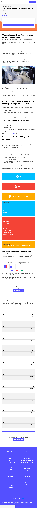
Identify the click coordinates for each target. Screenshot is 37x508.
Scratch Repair (27, 472)
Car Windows (27, 458)
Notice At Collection (10, 464)
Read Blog (10, 469)
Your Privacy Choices (9, 462)
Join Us (10, 460)
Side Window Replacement (27, 460)
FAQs (13, 133)
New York (10, 478)
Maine (10, 480)
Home (3, 6)
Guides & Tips (15, 1)
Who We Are (9, 1)
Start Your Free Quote (18, 25)
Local (6, 6)
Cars (27, 451)
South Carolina (10, 483)
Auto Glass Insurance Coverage (26, 481)
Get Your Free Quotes (18, 290)
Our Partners (10, 453)
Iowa (8, 6)
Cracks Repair (27, 470)
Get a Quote (32, 1)
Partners (25, 1)
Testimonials (21, 1)
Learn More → (5, 15)
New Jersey (10, 485)
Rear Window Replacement (27, 462)
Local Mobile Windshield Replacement (27, 468)
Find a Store (10, 476)
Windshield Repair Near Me (27, 464)
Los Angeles (10, 487)
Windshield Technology (27, 456)
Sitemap (10, 467)
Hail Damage (27, 484)
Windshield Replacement (27, 453)
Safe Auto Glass (27, 478)
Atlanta (10, 489)
